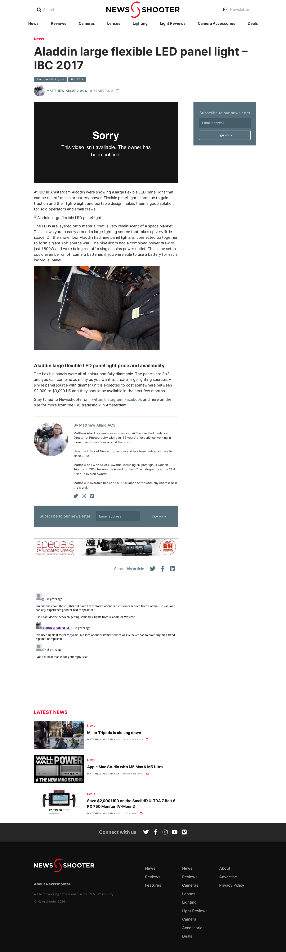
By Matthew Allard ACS (94, 425)
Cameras (87, 23)
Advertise (228, 877)
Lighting (140, 23)
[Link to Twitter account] (146, 832)
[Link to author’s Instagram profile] (84, 496)
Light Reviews (173, 23)
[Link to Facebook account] (155, 832)
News (33, 23)
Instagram (113, 399)
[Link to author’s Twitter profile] (75, 496)
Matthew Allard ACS (67, 90)
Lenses (113, 23)
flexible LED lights (50, 79)
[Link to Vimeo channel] (184, 832)
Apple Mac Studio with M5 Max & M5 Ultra (125, 767)
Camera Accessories (216, 23)
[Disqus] (106, 644)
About (224, 868)
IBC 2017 (77, 79)
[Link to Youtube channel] (175, 832)
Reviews (58, 23)
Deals (253, 23)
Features (153, 885)
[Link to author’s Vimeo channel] (92, 496)
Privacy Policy (231, 885)
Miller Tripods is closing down (114, 732)
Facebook (133, 399)
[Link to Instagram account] (165, 832)
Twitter (96, 399)
